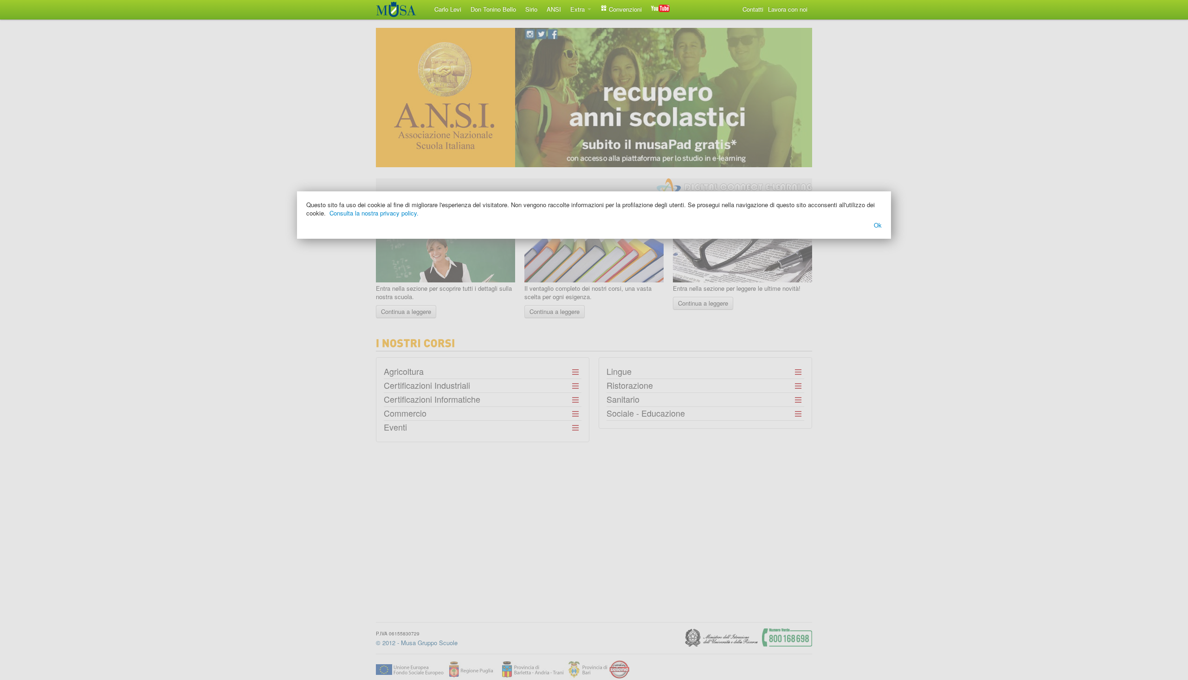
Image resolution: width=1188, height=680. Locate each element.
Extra (578, 9)
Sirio (531, 9)
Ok (878, 225)
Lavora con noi (787, 9)
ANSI (554, 9)
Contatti (752, 9)
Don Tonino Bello (493, 9)
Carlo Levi (447, 9)
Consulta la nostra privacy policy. (374, 213)
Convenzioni (624, 9)
